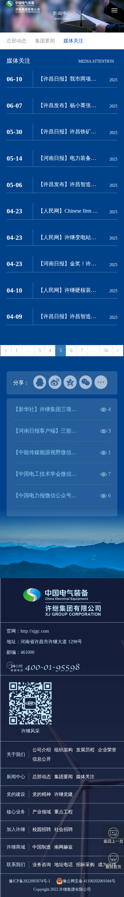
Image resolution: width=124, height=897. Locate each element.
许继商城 (16, 847)
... (28, 350)
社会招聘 (63, 829)
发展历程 (85, 749)
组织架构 (63, 749)
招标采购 (85, 864)
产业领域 (41, 811)
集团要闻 (63, 776)
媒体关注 (85, 776)
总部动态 (41, 776)
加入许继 (16, 829)
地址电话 (63, 864)
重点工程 (63, 811)
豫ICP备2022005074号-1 (29, 881)
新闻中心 (16, 776)
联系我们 (16, 864)
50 (105, 350)
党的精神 (41, 794)
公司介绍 (41, 749)
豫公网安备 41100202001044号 (89, 881)
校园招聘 (41, 829)
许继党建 (63, 794)
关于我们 (16, 754)
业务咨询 (41, 864)
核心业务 (16, 811)
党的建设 (16, 794)
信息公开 (41, 759)
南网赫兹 (63, 847)
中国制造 (41, 847)
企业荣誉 (107, 749)
